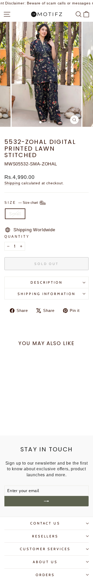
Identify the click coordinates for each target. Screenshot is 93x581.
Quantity (17, 237)
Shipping (12, 183)
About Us (45, 562)
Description (46, 282)
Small (15, 213)
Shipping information (46, 294)
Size (21, 203)
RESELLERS (45, 536)
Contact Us (45, 523)
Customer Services (45, 549)
